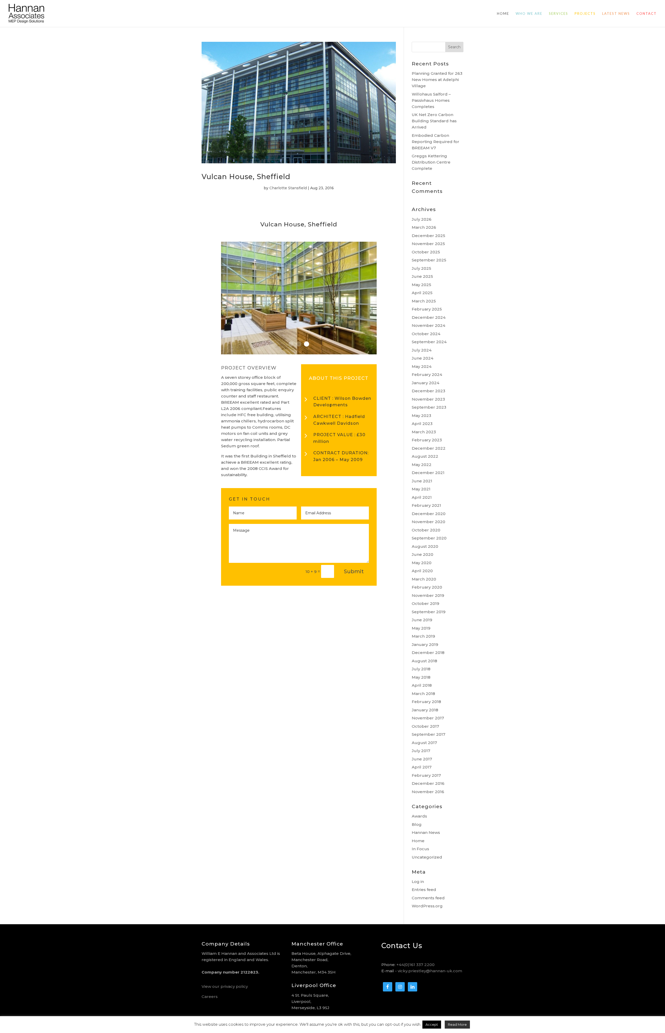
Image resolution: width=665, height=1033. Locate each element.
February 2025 (427, 309)
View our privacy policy (225, 986)
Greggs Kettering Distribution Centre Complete (431, 162)
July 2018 (421, 668)
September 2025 (429, 260)
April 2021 (422, 497)
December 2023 (428, 390)
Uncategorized (427, 857)
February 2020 (427, 587)
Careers (210, 996)
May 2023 (421, 415)
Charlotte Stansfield (288, 188)
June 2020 (422, 554)
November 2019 (428, 595)
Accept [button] (431, 1024)
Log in (418, 881)
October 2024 (426, 333)
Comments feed (428, 897)
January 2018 (425, 709)
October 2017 (425, 726)
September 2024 (429, 341)
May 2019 (421, 628)
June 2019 (422, 619)
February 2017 (426, 775)
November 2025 (428, 243)
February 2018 (426, 701)
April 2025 (422, 292)
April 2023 (422, 423)
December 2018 (428, 652)
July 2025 (421, 268)
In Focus (420, 848)
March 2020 (424, 579)
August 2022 (425, 456)
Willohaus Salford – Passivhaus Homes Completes (431, 100)
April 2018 (422, 685)
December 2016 (428, 783)
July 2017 (421, 750)
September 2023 (429, 407)
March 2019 (423, 636)
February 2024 (427, 374)
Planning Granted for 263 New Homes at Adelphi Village (437, 79)
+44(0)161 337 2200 (415, 964)
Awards (419, 816)
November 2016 (428, 791)
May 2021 (421, 489)
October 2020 (426, 530)
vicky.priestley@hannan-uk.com (430, 970)
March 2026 (424, 227)
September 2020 (429, 538)
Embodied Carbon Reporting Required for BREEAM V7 (435, 141)
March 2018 (423, 693)
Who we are (529, 14)
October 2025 (426, 251)
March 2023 (424, 431)
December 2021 (428, 472)
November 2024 (428, 325)
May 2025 (421, 284)
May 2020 (421, 562)
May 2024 (421, 366)
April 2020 (422, 570)
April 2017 (421, 767)
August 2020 (425, 546)
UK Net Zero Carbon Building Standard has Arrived (434, 121)
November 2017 (428, 717)
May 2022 (421, 464)
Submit (354, 571)
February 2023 (427, 439)
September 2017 (428, 734)
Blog (417, 824)
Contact (646, 14)
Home (503, 14)
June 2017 (422, 759)
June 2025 (422, 276)
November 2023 (428, 399)
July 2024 (421, 350)
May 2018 (421, 677)
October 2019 (425, 603)
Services (558, 14)
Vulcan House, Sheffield (246, 176)
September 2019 (428, 611)
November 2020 (428, 521)
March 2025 (424, 301)
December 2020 (428, 513)
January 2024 (425, 382)
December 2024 (428, 317)
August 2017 (424, 742)
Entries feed (424, 889)
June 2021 (422, 480)
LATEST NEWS (616, 14)
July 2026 (421, 219)
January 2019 (425, 644)
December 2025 (428, 235)
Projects (585, 14)
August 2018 (424, 660)
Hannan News (426, 832)
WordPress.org (427, 905)
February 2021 (426, 505)
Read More (457, 1024)
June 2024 (422, 358)
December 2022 (428, 448)
